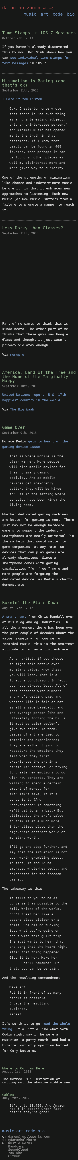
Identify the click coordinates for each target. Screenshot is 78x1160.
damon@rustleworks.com (29, 1136)
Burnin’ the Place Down (30, 602)
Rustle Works (20, 1143)
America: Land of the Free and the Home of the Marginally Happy (39, 376)
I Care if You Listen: (23, 99)
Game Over (13, 427)
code (58, 14)
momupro (17, 354)
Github (14, 1156)
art (44, 14)
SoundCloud (18, 1149)
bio (71, 14)
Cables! (9, 1095)
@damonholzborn (22, 1140)
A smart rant (14, 616)
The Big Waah (22, 409)
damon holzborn (27, 7)
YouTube (15, 1153)
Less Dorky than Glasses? (32, 228)
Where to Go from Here (23, 1068)
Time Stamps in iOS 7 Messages (39, 32)
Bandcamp (16, 1146)
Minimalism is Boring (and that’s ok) (34, 83)
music (30, 14)
